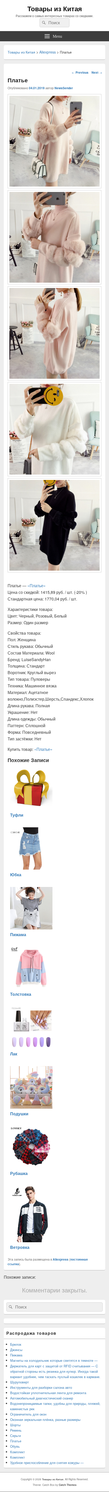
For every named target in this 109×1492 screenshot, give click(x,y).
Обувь (15, 1446)
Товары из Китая (54, 8)
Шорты (15, 1424)
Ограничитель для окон (28, 1414)
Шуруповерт (19, 1382)
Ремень (16, 1430)
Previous (80, 72)
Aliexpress (60, 1259)
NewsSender (64, 88)
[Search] (43, 22)
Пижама (16, 1355)
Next (97, 72)
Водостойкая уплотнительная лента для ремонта (48, 1392)
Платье (15, 1440)
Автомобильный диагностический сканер (41, 1398)
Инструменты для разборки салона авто (41, 1387)
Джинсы (16, 1349)
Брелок (15, 1344)
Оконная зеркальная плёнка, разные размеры (45, 1419)
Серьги (15, 1435)
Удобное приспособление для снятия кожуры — (47, 1462)
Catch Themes (68, 1485)
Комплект (17, 1451)
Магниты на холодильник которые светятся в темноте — (54, 1360)
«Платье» (36, 585)
